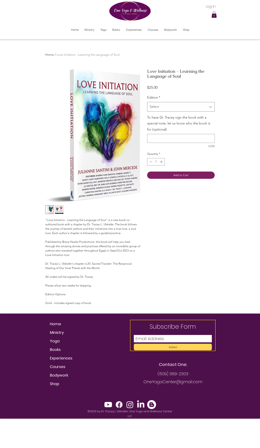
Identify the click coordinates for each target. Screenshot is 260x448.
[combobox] (181, 107)
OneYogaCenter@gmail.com (173, 382)
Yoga (55, 341)
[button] (214, 14)
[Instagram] (129, 404)
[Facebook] (119, 404)
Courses (57, 366)
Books (55, 349)
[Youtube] (108, 404)
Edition (153, 97)
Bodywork (59, 375)
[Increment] (161, 161)
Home (49, 54)
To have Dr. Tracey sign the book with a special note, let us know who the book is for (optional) (178, 123)
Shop (54, 383)
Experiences (61, 358)
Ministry (57, 332)
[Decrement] (150, 161)
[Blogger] (151, 404)
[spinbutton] (156, 161)
